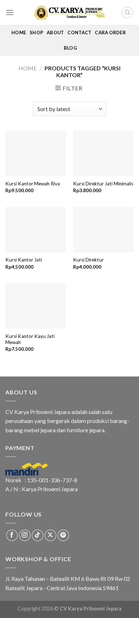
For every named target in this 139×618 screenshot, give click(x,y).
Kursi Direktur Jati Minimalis (103, 183)
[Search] (127, 12)
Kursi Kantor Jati (23, 260)
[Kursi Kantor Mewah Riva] (35, 153)
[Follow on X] (50, 535)
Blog (70, 48)
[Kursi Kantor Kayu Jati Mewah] (35, 306)
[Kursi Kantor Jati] (35, 230)
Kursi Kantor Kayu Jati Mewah (30, 339)
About (55, 32)
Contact (79, 32)
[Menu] (9, 12)
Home (18, 32)
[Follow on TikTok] (37, 535)
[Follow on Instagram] (25, 535)
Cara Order (110, 32)
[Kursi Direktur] (103, 230)
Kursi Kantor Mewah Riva (32, 183)
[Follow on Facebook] (12, 535)
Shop (36, 32)
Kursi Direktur (88, 260)
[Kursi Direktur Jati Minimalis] (103, 153)
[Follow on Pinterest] (63, 535)
